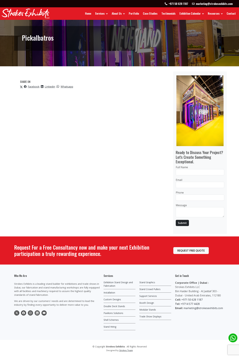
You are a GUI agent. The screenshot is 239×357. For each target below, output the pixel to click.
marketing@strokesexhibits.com (203, 308)
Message (181, 205)
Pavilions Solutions (113, 313)
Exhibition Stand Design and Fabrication (118, 284)
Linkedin (50, 86)
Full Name (182, 167)
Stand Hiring (110, 326)
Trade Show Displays (150, 316)
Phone (180, 192)
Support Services (148, 296)
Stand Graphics (147, 282)
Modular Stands (147, 309)
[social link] (16, 313)
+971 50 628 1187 (192, 299)
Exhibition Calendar (190, 13)
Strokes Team (126, 350)
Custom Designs (112, 299)
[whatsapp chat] (232, 337)
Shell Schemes (111, 319)
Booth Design (146, 302)
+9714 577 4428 (190, 304)
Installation (109, 292)
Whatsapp (67, 86)
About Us (117, 13)
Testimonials (168, 13)
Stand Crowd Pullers (149, 289)
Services (100, 13)
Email (179, 180)
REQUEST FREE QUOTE (191, 250)
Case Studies (150, 13)
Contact (231, 13)
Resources (214, 13)
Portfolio (134, 13)
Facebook (34, 86)
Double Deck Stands (114, 306)
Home (88, 13)
